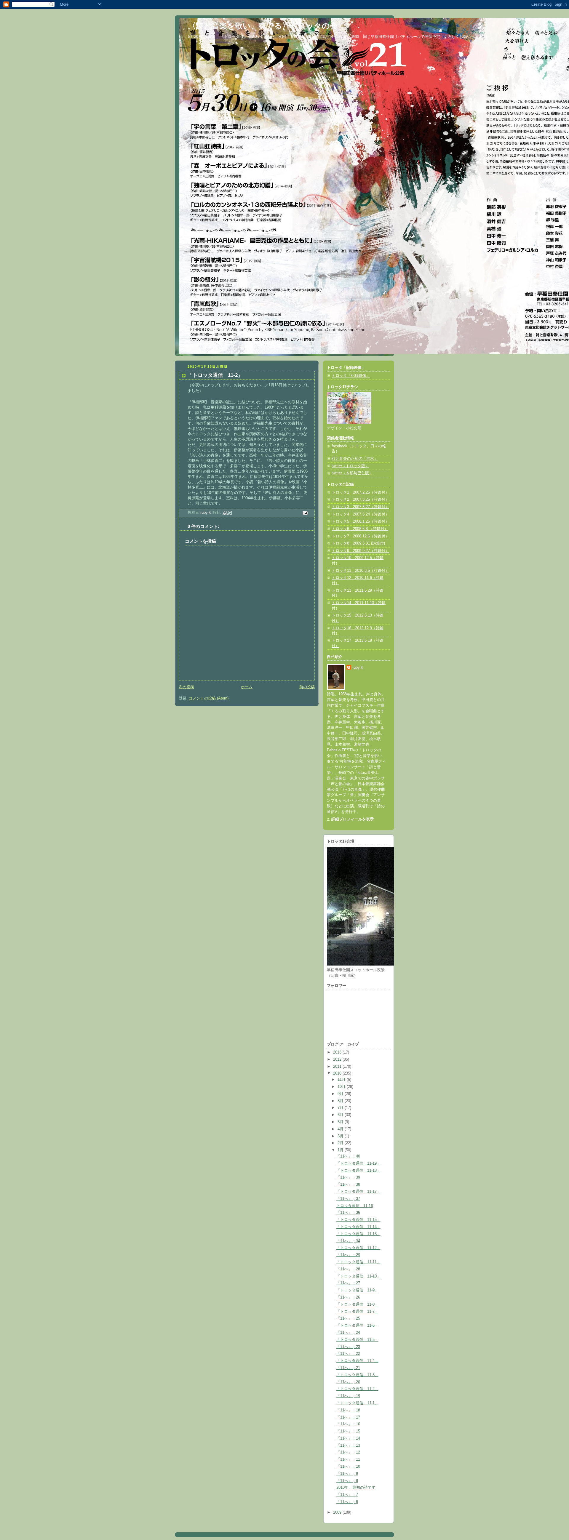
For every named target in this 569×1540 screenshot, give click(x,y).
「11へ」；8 (347, 1481)
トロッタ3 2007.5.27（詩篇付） (360, 507)
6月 (341, 1115)
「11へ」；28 (348, 1269)
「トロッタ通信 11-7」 (357, 1312)
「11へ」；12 (348, 1452)
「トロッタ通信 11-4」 (357, 1361)
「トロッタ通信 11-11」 (358, 1262)
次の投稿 (186, 687)
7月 (341, 1108)
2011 (338, 1066)
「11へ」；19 (348, 1396)
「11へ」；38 (348, 1184)
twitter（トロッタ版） (350, 466)
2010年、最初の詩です (355, 1487)
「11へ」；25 (348, 1318)
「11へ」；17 (348, 1417)
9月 (341, 1094)
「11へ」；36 (348, 1213)
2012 (338, 1059)
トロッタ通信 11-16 (354, 1206)
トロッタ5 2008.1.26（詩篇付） (360, 521)
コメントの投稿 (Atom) (208, 698)
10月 (342, 1087)
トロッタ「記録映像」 (351, 376)
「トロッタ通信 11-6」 (357, 1325)
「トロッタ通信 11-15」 (358, 1220)
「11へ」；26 (348, 1297)
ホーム (246, 687)
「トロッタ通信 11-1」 (357, 1403)
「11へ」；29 (348, 1255)
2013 (338, 1052)
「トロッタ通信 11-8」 (357, 1304)
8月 (341, 1101)
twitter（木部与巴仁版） (352, 473)
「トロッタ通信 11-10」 (358, 1276)
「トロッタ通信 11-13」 (358, 1234)
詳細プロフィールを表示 (352, 819)
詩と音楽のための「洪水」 (355, 459)
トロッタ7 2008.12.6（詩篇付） (360, 536)
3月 (341, 1136)
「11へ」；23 (348, 1347)
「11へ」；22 (348, 1354)
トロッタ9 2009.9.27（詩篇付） (360, 551)
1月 (341, 1150)
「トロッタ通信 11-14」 (358, 1227)
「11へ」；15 (348, 1431)
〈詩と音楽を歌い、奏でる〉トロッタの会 (263, 25)
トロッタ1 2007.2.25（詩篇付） (360, 492)
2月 (341, 1143)
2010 (338, 1073)
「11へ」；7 (347, 1495)
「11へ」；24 (348, 1333)
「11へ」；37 (348, 1199)
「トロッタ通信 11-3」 (357, 1375)
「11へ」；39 (348, 1177)
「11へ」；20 (348, 1382)
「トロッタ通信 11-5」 (357, 1340)
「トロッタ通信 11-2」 (357, 1389)
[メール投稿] (305, 513)
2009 (338, 1512)
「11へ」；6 (347, 1502)
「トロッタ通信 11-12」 (358, 1248)
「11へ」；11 (348, 1459)
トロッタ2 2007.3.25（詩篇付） (360, 499)
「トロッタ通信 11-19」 (358, 1163)
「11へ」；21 (348, 1368)
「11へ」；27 (348, 1283)
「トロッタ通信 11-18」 (358, 1170)
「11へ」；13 (348, 1445)
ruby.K (357, 667)
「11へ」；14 (348, 1438)
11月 (342, 1080)
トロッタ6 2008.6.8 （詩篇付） (360, 529)
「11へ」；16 (348, 1424)
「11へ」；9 (347, 1474)
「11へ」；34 (348, 1241)
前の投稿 (307, 687)
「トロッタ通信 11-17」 (358, 1192)
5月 (341, 1122)
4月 (341, 1129)
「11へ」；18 (348, 1410)
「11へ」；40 (348, 1156)
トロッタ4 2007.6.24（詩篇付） (360, 514)
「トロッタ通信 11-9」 (357, 1290)
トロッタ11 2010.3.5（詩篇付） (360, 571)
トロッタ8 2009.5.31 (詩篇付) (358, 543)
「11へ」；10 (348, 1466)
